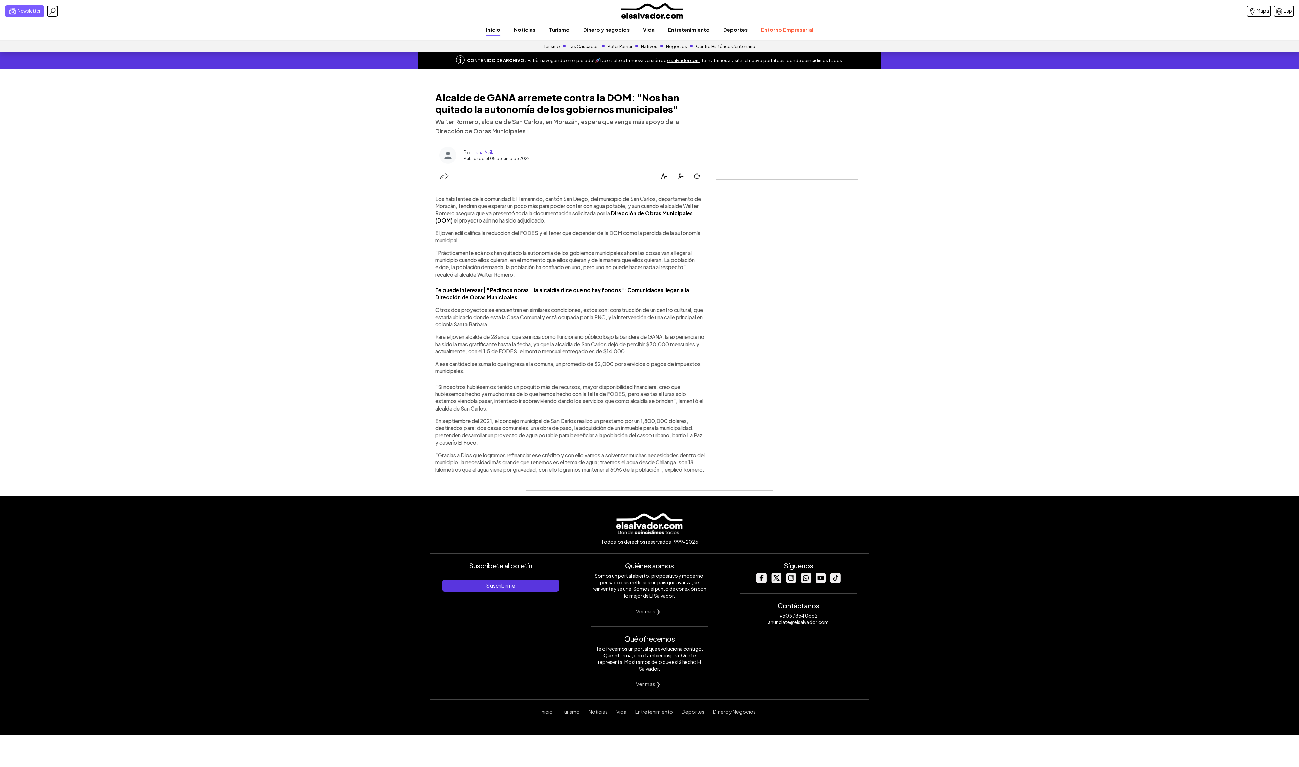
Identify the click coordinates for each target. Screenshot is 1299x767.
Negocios (676, 46)
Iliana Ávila (484, 152)
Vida (649, 29)
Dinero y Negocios (734, 711)
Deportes (735, 29)
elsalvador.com (683, 60)
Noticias (524, 29)
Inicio (493, 29)
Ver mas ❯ (648, 611)
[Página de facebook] (761, 581)
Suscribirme (500, 585)
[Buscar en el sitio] (52, 11)
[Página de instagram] (790, 581)
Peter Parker (620, 46)
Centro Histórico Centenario (725, 46)
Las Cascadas (584, 46)
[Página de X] (776, 581)
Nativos (649, 46)
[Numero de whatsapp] (805, 581)
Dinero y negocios (606, 29)
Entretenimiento (689, 29)
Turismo (559, 29)
